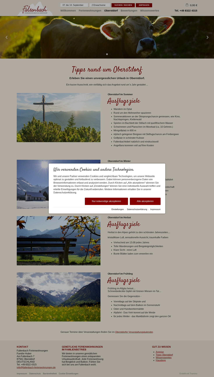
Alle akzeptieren (145, 201)
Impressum (155, 209)
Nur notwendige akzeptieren (106, 201)
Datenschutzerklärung (137, 209)
